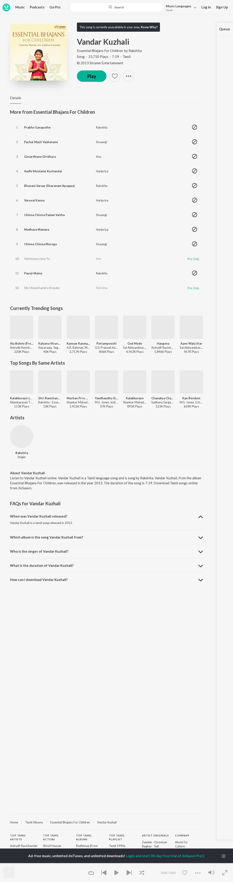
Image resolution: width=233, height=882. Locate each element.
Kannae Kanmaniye (78, 343)
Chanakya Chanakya (163, 398)
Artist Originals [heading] (155, 835)
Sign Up (222, 7)
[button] (179, 7)
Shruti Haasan (52, 846)
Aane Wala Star (191, 343)
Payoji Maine (33, 273)
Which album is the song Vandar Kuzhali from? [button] (46, 537)
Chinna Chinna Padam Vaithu (44, 215)
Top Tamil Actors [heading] (51, 837)
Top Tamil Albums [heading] (84, 837)
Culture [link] (180, 846)
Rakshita (135, 51)
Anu (98, 156)
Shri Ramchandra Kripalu (42, 288)
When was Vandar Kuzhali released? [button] (38, 516)
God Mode (134, 343)
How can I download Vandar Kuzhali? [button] (39, 580)
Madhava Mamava (36, 229)
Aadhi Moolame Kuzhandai (43, 171)
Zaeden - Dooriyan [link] (154, 842)
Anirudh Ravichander (24, 846)
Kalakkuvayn (135, 398)
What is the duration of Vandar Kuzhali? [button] (41, 565)
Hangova (163, 343)
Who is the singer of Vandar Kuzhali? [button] (39, 551)
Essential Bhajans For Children (100, 51)
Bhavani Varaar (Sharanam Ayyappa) (49, 186)
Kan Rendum (191, 398)
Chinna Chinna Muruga (40, 244)
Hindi (169, 10)
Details (15, 98)
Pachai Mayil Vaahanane (41, 142)
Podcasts (37, 7)
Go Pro (54, 7)
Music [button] (20, 7)
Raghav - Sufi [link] (150, 846)
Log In (206, 7)
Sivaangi (101, 142)
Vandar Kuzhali (107, 822)
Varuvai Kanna (34, 200)
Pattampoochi (106, 343)
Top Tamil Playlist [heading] (117, 837)
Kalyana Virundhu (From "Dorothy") (49, 343)
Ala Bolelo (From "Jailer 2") (21, 343)
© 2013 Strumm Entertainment (100, 63)
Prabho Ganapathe (37, 127)
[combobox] (116, 7)
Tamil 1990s (117, 846)
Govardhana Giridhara (40, 156)
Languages (178, 6)
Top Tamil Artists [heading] (18, 837)
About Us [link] (181, 842)
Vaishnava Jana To (37, 258)
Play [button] (91, 76)
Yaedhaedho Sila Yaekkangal (106, 398)
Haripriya (102, 171)
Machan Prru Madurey (78, 398)
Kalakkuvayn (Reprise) (21, 398)
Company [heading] (182, 835)
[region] (106, 822)
